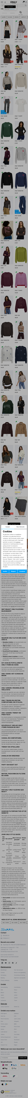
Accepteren (22, 571)
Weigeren (13, 571)
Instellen (5, 571)
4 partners (17, 542)
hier (23, 559)
